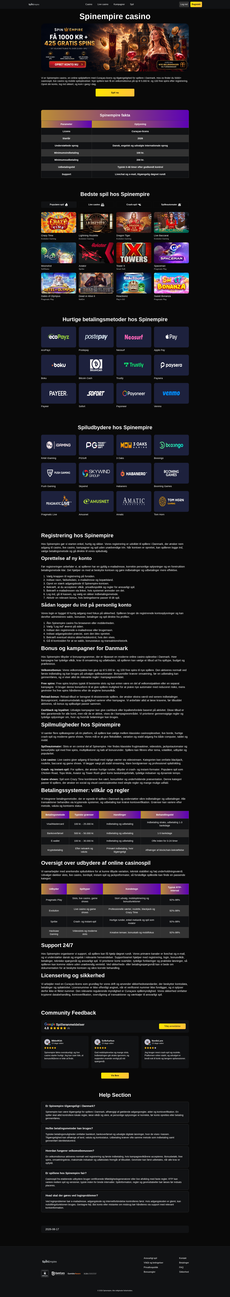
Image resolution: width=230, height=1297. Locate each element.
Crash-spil (131, 204)
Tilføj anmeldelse (172, 1026)
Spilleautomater (169, 204)
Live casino (94, 204)
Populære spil (57, 204)
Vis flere (115, 1075)
